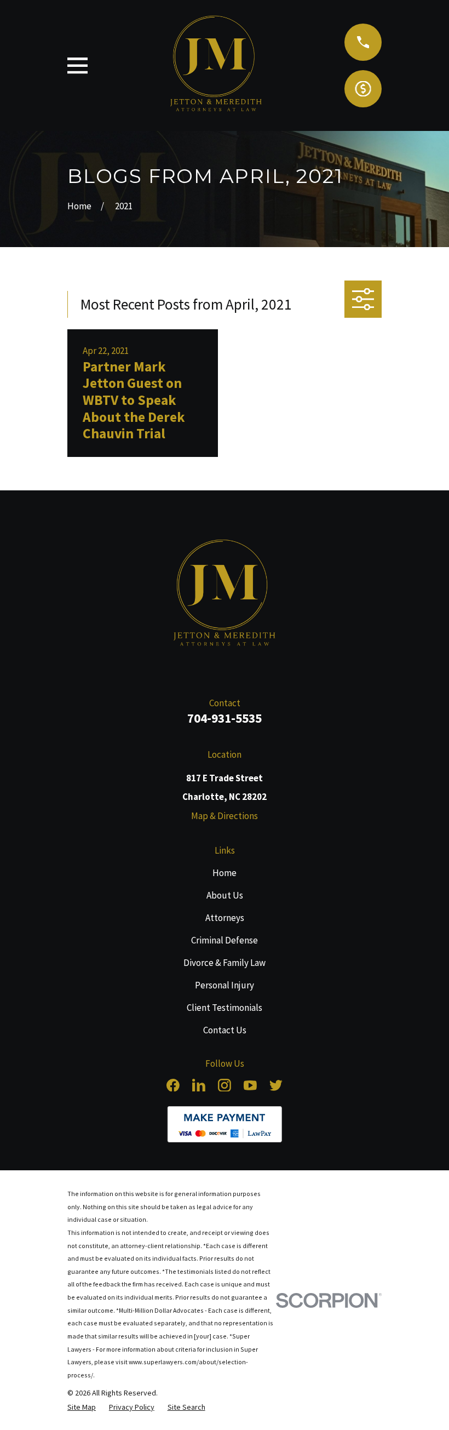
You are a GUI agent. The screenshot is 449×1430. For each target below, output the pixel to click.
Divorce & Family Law (224, 963)
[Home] (224, 595)
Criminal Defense (224, 940)
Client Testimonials (224, 1008)
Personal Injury (224, 985)
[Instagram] (224, 1085)
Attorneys (224, 918)
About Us (224, 895)
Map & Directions (224, 816)
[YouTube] (250, 1085)
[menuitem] (81, 1407)
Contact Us (224, 1030)
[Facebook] (173, 1085)
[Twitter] (276, 1085)
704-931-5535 (224, 718)
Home (224, 873)
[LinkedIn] (198, 1085)
